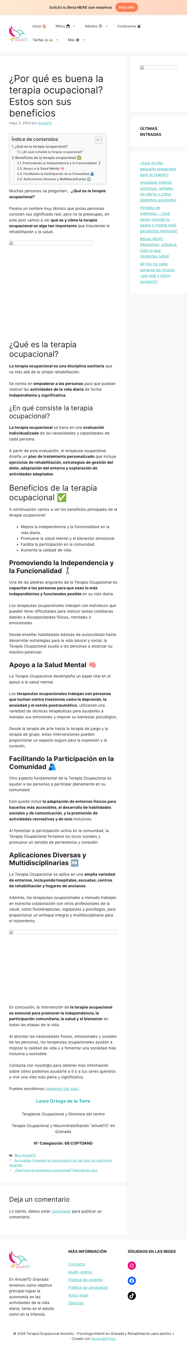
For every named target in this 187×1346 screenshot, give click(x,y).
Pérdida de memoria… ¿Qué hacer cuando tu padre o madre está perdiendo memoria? (159, 219)
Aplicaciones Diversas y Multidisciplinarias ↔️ (57, 179)
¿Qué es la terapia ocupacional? (41, 146)
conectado (61, 1211)
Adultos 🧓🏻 (94, 26)
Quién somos (80, 1272)
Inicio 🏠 (40, 26)
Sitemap (75, 1303)
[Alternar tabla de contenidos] (96, 140)
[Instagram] (132, 1266)
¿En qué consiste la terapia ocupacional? (52, 152)
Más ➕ (74, 40)
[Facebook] (132, 1281)
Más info (126, 7)
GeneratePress (103, 1338)
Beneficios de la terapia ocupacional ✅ (48, 157)
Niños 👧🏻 (63, 26)
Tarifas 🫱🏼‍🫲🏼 (43, 40)
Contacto (76, 1264)
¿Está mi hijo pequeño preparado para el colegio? (158, 169)
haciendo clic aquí (61, 1088)
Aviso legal (78, 1295)
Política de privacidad (88, 1287)
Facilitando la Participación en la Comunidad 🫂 (58, 174)
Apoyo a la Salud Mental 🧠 (43, 168)
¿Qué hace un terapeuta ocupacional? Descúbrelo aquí (55, 1170)
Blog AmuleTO (25, 1155)
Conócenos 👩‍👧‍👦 (129, 26)
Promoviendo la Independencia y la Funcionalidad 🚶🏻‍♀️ (62, 163)
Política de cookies (85, 1280)
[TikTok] (132, 1296)
